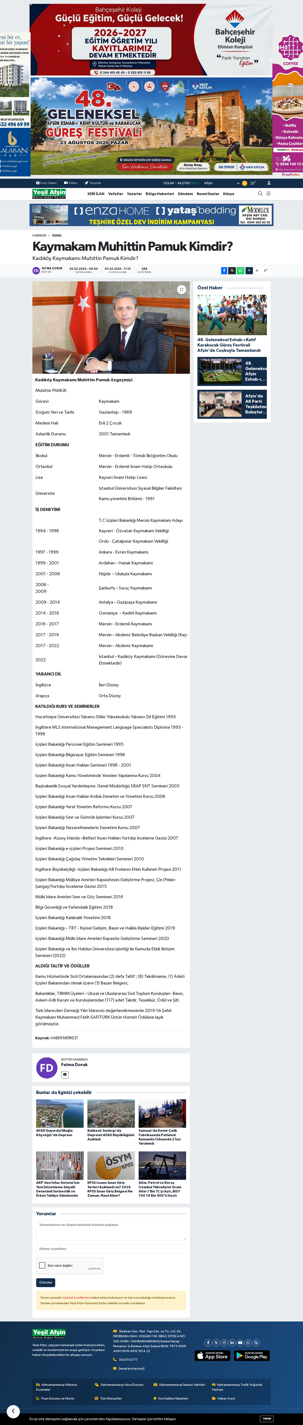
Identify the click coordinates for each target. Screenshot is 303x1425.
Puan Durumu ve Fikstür (58, 1398)
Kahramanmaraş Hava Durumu (122, 1384)
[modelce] (151, 215)
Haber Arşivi (226, 1398)
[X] (216, 1343)
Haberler (39, 235)
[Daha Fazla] (249, 270)
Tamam (266, 1418)
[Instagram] (224, 1343)
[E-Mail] (65, 1075)
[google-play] (252, 1355)
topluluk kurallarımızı (76, 1297)
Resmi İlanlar (208, 194)
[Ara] (260, 194)
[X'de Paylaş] (232, 270)
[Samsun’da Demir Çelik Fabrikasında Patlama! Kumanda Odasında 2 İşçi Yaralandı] (162, 1113)
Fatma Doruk (74, 1065)
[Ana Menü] (268, 194)
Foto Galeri (48, 183)
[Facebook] (208, 1343)
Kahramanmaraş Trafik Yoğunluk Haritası (237, 1387)
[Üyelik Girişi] (267, 183)
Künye (228, 194)
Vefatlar (115, 194)
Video (73, 183)
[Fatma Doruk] (46, 1068)
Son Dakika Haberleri (173, 1398)
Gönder (45, 1282)
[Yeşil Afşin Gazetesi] (49, 194)
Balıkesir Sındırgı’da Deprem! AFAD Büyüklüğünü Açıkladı (110, 1135)
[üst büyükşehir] (151, 89)
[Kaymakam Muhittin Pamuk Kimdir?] (111, 327)
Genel (57, 235)
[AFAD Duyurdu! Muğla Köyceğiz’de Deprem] (60, 1113)
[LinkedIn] (232, 1343)
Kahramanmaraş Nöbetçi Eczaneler (56, 1387)
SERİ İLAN (95, 194)
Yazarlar (95, 183)
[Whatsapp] (248, 1343)
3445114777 (128, 1359)
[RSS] (256, 1343)
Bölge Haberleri (160, 194)
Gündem (185, 194)
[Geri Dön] (13, 1411)
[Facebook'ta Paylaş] (224, 270)
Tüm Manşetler (111, 1398)
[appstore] (212, 1355)
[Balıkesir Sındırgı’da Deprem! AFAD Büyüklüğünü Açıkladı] (111, 1113)
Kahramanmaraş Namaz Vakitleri (182, 1384)
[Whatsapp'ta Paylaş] (240, 270)
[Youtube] (240, 1343)
